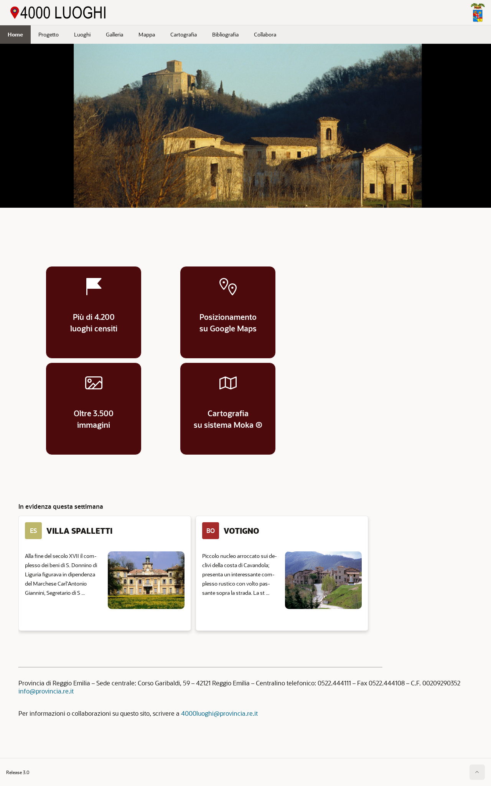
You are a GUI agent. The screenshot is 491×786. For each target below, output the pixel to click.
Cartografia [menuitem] (183, 34)
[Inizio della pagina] (477, 772)
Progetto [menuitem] (48, 34)
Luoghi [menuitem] (82, 34)
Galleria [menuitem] (114, 34)
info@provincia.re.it (46, 691)
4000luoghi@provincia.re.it (219, 713)
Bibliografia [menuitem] (225, 34)
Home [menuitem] (15, 34)
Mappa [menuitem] (146, 34)
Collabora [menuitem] (265, 34)
